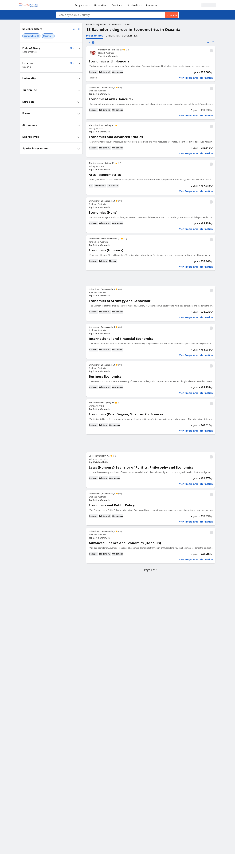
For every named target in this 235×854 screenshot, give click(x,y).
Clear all (76, 29)
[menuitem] (83, 5)
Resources (151, 5)
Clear (72, 48)
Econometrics (115, 24)
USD (89, 42)
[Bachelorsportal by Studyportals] (28, 5)
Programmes (81, 5)
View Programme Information (196, 78)
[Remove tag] (38, 36)
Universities (100, 5)
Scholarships (133, 5)
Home (89, 24)
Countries (117, 5)
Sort (209, 42)
